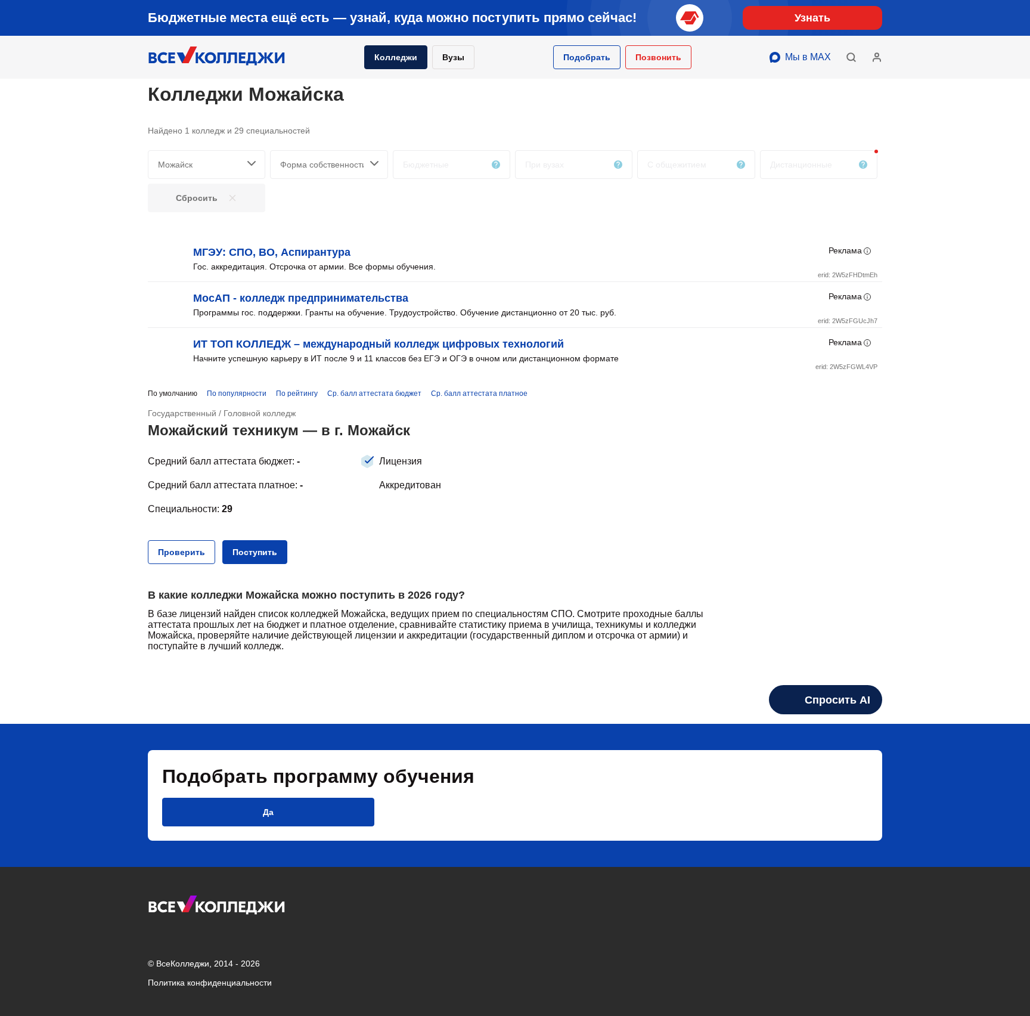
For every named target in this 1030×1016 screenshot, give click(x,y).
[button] (587, 57)
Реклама (845, 250)
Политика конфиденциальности (210, 982)
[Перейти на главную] (217, 57)
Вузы (453, 57)
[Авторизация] (876, 57)
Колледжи (395, 57)
